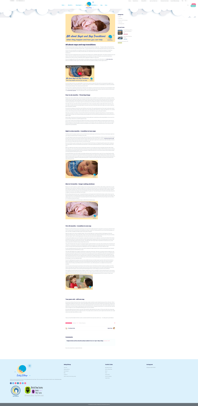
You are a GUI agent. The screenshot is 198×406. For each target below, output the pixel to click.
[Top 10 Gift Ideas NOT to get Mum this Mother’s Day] (120, 32)
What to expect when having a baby (70, 376)
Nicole (75, 322)
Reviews (193, 5)
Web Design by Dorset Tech (106, 404)
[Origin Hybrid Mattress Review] (120, 38)
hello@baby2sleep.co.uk (21, 0)
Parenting (120, 18)
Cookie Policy (107, 378)
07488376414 (12, 0)
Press (185, 0)
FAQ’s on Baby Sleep (108, 369)
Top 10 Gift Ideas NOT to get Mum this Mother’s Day (127, 31)
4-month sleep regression (71, 90)
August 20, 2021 (68, 322)
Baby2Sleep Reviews (108, 367)
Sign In (106, 371)
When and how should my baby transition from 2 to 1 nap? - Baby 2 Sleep (87, 341)
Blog (182, 0)
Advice (81, 322)
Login (194, 4)
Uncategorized (121, 23)
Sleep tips (83, 322)
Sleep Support (66, 371)
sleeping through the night (109, 138)
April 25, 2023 (120, 42)
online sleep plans (109, 59)
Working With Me (67, 369)
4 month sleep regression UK (123, 41)
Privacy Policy (107, 374)
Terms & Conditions (108, 376)
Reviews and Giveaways (123, 20)
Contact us (65, 374)
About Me (65, 367)
